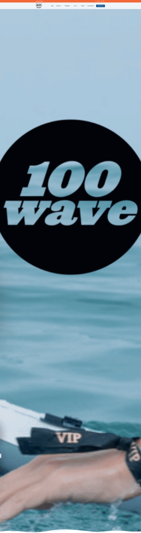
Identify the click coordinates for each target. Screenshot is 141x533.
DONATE (82, 5)
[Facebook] (96, 1)
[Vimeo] (103, 1)
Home (52, 5)
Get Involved (90, 5)
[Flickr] (98, 1)
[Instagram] (100, 1)
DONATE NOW (100, 5)
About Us (59, 5)
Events (75, 5)
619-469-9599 (40, 1)
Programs (67, 5)
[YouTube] (102, 1)
